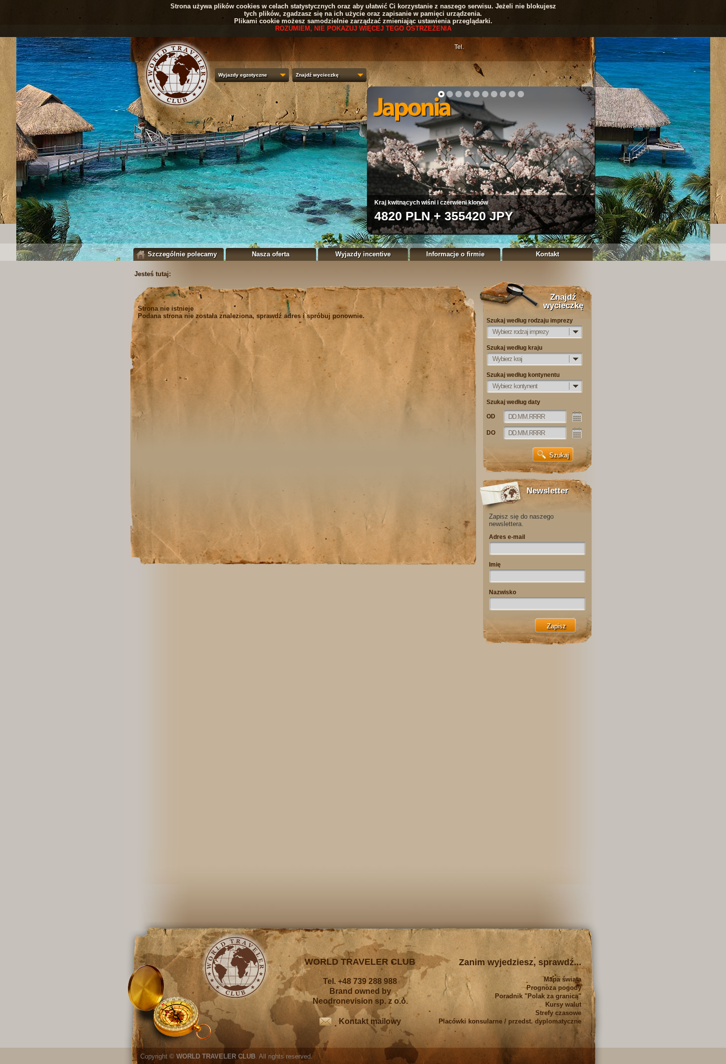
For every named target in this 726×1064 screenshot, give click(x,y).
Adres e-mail (507, 536)
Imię (495, 564)
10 (521, 94)
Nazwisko (502, 592)
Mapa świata (562, 979)
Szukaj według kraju (514, 347)
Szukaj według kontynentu (523, 374)
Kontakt (547, 254)
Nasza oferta (270, 254)
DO (490, 432)
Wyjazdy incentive (363, 254)
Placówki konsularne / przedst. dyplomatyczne (510, 1021)
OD (490, 416)
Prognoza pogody (553, 987)
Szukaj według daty (513, 402)
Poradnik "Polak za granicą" (538, 996)
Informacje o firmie (455, 254)
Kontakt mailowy (370, 1021)
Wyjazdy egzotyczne (242, 75)
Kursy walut (563, 1004)
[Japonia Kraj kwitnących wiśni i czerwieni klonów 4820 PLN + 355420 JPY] (481, 231)
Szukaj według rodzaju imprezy (529, 320)
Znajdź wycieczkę (317, 75)
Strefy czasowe (558, 1013)
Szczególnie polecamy (182, 254)
